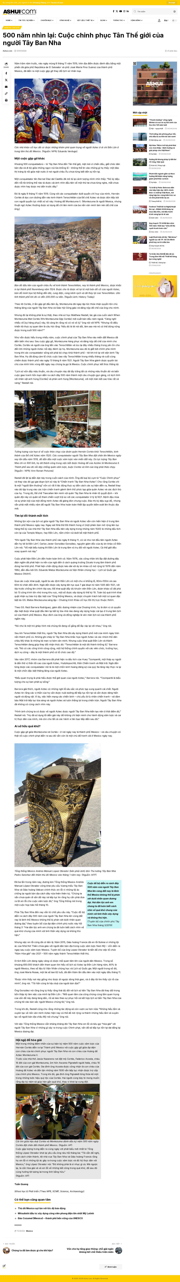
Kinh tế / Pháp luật (158, 165)
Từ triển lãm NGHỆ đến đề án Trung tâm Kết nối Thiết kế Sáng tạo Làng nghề (163, 256)
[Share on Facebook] (6, 73)
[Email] (6, 86)
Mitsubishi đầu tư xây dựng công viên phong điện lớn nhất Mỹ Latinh (56, 1213)
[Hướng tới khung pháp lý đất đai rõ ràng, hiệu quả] (140, 162)
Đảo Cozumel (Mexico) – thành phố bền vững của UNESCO (50, 1218)
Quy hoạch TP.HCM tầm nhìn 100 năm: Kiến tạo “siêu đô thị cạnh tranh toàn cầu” (162, 225)
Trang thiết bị (156, 201)
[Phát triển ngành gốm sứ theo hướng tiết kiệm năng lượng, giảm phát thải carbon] (140, 176)
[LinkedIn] (127, 11)
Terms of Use (57, 3)
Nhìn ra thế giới (11, 27)
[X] (117, 11)
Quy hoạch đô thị (157, 246)
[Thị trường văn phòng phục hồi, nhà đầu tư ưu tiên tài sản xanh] (140, 137)
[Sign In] (159, 20)
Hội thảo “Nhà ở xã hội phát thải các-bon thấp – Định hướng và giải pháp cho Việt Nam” (162, 147)
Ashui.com (7, 51)
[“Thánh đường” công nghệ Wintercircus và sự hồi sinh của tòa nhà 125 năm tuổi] (140, 123)
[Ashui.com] (20, 11)
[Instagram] (124, 11)
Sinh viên (154, 218)
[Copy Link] (6, 93)
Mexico (29, 1231)
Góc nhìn (154, 232)
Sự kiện (154, 154)
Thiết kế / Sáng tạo (158, 263)
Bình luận (112, 1267)
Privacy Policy (39, 3)
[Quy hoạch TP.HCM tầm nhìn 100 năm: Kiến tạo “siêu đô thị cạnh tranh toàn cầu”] (140, 226)
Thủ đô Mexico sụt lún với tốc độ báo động (41, 1208)
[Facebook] (113, 11)
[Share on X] (6, 80)
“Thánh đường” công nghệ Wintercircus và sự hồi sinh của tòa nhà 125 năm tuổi (163, 122)
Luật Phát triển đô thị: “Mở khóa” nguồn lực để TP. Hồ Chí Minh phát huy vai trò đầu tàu (163, 239)
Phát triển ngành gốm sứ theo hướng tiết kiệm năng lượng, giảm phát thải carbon (162, 176)
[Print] (6, 100)
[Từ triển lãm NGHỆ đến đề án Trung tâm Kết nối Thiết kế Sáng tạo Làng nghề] (140, 257)
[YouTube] (121, 11)
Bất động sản (156, 140)
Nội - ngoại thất (157, 129)
